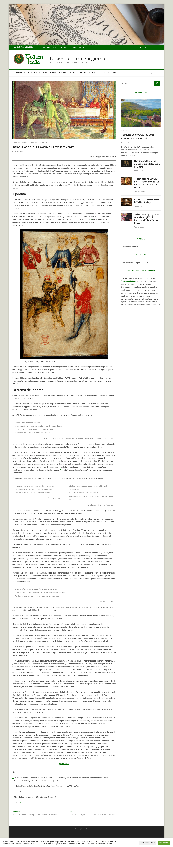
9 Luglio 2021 (18, 152)
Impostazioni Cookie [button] (147, 843)
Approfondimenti (58, 73)
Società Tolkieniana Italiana (46, 47)
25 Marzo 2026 (140, 191)
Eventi (83, 73)
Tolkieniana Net (64, 47)
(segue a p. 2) (64, 763)
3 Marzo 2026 (140, 227)
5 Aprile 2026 (126, 143)
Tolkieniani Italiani (128, 281)
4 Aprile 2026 (140, 171)
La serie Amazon (36, 73)
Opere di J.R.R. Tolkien (38, 142)
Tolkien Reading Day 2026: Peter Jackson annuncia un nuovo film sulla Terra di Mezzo (147, 183)
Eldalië (74, 47)
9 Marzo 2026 (140, 206)
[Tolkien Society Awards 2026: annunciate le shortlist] (141, 113)
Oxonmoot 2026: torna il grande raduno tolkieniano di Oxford (147, 164)
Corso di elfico (108, 73)
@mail (81, 47)
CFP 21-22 (93, 73)
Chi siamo (18, 73)
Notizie (73, 73)
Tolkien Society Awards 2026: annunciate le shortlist (138, 136)
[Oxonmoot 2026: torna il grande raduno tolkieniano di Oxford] (126, 163)
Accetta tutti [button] (163, 843)
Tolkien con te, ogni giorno (77, 58)
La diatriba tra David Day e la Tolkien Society (146, 201)
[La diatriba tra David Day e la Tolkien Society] (126, 202)
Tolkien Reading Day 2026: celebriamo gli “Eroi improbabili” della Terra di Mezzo (146, 219)
